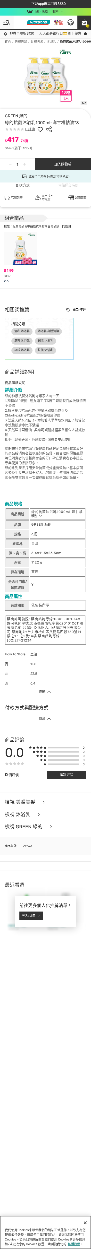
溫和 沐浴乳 (22, 331)
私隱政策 (74, 1244)
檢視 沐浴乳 (18, 814)
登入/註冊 (28, 915)
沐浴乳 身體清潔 (48, 331)
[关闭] (85, 1222)
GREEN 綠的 (16, 115)
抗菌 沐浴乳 (45, 350)
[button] (84, 22)
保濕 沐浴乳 (45, 340)
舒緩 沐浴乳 (22, 350)
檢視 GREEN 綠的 (24, 826)
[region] (45, 1232)
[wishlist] (40, 129)
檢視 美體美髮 (20, 802)
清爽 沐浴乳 (22, 340)
